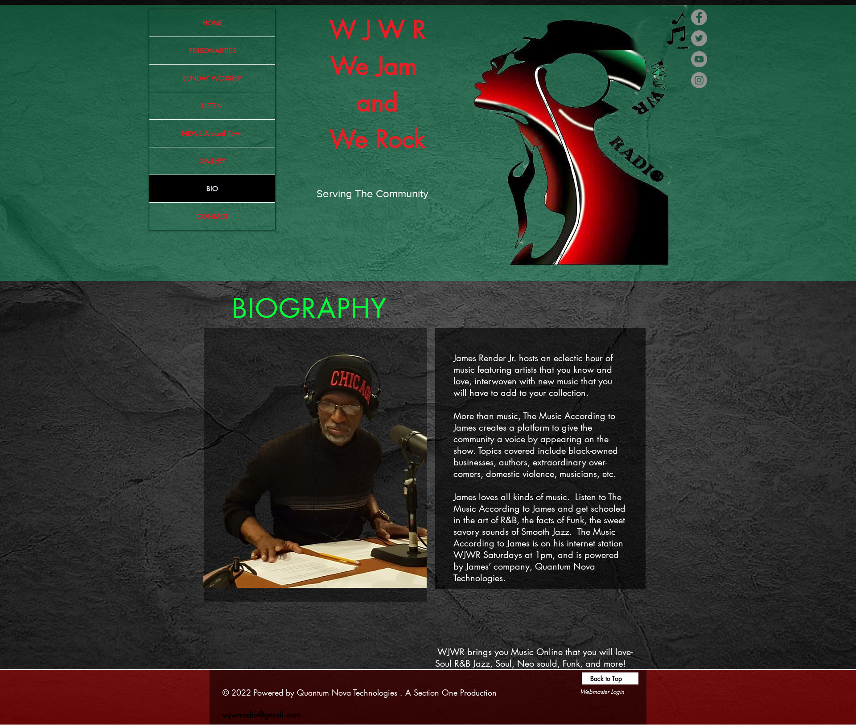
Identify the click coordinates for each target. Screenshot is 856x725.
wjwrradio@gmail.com (261, 714)
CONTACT (212, 216)
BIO (212, 188)
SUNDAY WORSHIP (212, 78)
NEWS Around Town (212, 133)
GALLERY (212, 161)
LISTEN (212, 106)
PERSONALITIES (212, 50)
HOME (212, 23)
